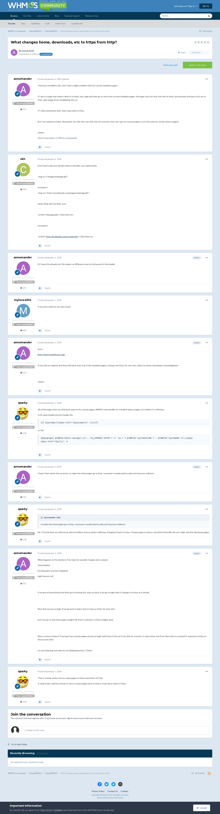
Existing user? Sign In (184, 6)
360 (24, 189)
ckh (22, 159)
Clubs (23, 23)
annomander (28, 50)
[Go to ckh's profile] (23, 169)
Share (182, 52)
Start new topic (170, 65)
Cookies (124, 791)
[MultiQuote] (40, 147)
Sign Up (205, 6)
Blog (57, 16)
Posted (50, 79)
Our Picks (27, 16)
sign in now (72, 718)
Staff (47, 23)
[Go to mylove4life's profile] (23, 310)
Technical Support (72, 16)
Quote (47, 147)
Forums (11, 23)
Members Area (91, 16)
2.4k (24, 433)
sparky (23, 402)
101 (24, 109)
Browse (14, 16)
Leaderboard (77, 23)
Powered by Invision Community (110, 797)
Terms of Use (46, 810)
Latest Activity (43, 16)
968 (24, 330)
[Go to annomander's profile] (14, 52)
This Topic (198, 16)
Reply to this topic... (36, 730)
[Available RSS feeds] (209, 773)
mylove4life (22, 300)
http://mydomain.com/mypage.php (62, 236)
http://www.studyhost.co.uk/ (51, 354)
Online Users (60, 23)
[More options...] (207, 79)
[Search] (209, 15)
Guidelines (35, 23)
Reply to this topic (197, 65)
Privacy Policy (98, 791)
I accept (202, 808)
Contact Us (112, 791)
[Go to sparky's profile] (23, 413)
